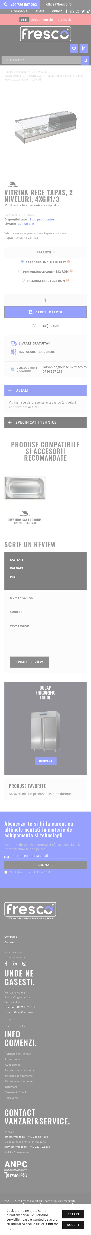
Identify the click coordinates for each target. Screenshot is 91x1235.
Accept (73, 1225)
